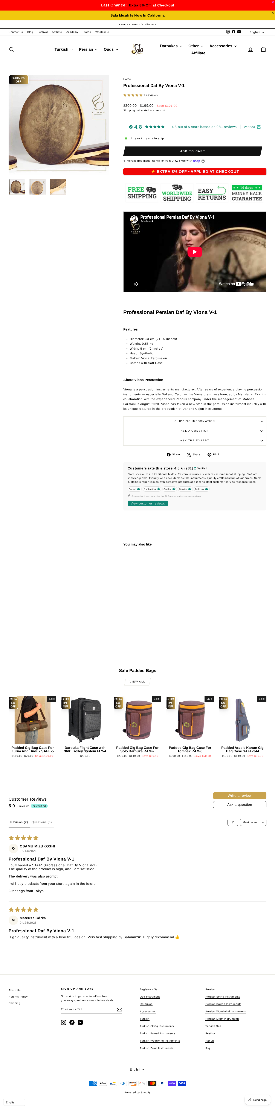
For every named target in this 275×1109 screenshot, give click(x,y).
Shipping (129, 110)
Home (127, 79)
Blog (30, 32)
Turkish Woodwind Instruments (160, 1040)
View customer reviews (148, 503)
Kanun (209, 1040)
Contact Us (16, 32)
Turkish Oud (213, 1026)
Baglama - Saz (149, 989)
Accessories (221, 46)
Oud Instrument (150, 996)
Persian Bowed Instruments (223, 1003)
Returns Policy (18, 996)
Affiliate (57, 32)
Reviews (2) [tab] (19, 822)
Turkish (62, 49)
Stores (87, 32)
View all (137, 681)
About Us (15, 990)
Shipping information (194, 421)
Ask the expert (194, 440)
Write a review (240, 795)
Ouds (109, 49)
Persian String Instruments (222, 996)
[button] (133, 95)
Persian (86, 49)
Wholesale (102, 32)
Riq (207, 1048)
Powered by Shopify (137, 1092)
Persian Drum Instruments (222, 1018)
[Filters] (233, 822)
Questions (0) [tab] (42, 822)
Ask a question (195, 430)
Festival (43, 32)
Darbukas (169, 46)
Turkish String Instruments (157, 1026)
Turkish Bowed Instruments (157, 1033)
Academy (72, 32)
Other (194, 46)
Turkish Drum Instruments (156, 1048)
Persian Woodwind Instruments (225, 1011)
